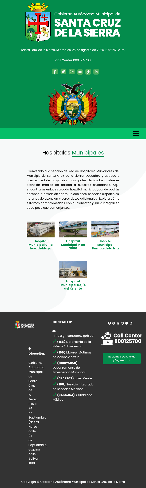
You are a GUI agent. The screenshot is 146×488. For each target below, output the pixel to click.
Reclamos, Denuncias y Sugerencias (121, 358)
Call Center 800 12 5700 (73, 60)
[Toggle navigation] (136, 133)
